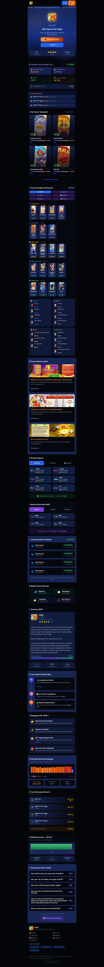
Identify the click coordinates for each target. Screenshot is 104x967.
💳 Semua (37, 463)
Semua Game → (70, 112)
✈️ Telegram (56, 935)
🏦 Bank (36, 509)
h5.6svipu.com (34, 950)
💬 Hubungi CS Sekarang (52, 918)
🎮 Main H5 (52, 45)
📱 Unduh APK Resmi (52, 39)
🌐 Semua (67, 509)
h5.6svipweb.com (59, 947)
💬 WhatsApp (33, 938)
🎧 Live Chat (32, 940)
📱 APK (72, 3)
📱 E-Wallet (52, 463)
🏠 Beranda (32, 933)
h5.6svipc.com (34, 947)
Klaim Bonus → (35, 388)
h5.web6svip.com (46, 947)
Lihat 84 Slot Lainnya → (52, 179)
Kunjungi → (40, 686)
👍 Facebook (56, 938)
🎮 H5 (64, 3)
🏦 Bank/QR (67, 463)
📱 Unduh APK (33, 935)
